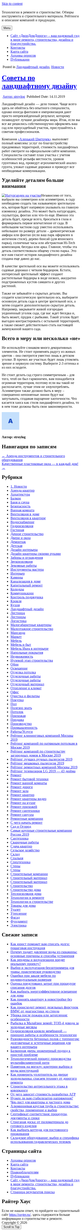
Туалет (15, 909)
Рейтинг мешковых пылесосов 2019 (37, 763)
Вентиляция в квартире (28, 518)
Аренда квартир (22, 490)
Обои (14, 664)
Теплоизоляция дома (25, 894)
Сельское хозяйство (25, 850)
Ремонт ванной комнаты (28, 783)
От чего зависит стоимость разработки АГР (43, 1094)
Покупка (17, 700)
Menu (6, 28)
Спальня (16, 858)
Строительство (21, 886)
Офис (14, 692)
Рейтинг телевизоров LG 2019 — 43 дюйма (42, 771)
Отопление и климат (26, 688)
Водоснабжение (22, 522)
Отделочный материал (27, 684)
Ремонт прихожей (23, 807)
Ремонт (15, 775)
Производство (21, 724)
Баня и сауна (19, 502)
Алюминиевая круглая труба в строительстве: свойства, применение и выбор (44, 1108)
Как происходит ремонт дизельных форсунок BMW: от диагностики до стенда (44, 1009)
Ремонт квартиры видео (28, 799)
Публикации (20, 59)
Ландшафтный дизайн (32, 67)
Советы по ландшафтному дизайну (39, 82)
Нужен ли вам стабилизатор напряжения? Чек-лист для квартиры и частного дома (41, 1100)
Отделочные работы (25, 676)
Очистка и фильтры (25, 696)
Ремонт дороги (21, 787)
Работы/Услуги (21, 731)
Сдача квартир (21, 846)
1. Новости (18, 486)
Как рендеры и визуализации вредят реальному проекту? (37, 962)
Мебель (16, 641)
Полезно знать (21, 708)
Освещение (19, 668)
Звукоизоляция (21, 561)
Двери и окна (20, 538)
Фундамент (19, 921)
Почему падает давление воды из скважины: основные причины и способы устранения (43, 954)
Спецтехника (20, 862)
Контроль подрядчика (26, 597)
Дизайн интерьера (24, 550)
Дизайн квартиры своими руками (35, 554)
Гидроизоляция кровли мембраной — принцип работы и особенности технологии (43, 1033)
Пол (13, 704)
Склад (15, 854)
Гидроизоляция (21, 526)
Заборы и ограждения (26, 557)
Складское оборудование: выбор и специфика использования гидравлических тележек (44, 1140)
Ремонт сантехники (25, 811)
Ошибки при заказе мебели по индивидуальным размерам (33, 977)
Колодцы (17, 589)
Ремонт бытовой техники (29, 779)
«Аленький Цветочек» (34, 139)
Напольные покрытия (26, 652)
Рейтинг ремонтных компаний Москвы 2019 (43, 767)
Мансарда (17, 633)
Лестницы (18, 617)
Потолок (16, 712)
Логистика (18, 621)
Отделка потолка (23, 672)
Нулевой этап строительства (31, 660)
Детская (16, 546)
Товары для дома (23, 905)
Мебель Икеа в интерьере (29, 648)
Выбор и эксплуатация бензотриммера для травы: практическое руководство (42, 970)
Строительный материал (28, 878)
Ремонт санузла (22, 814)
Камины (16, 577)
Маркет (16, 637)
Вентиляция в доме (24, 514)
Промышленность (23, 728)
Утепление (18, 913)
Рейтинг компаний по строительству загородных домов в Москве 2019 (37, 753)
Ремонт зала (19, 791)
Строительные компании (29, 874)
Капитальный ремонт (26, 585)
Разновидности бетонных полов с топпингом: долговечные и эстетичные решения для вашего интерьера (44, 1043)
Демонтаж (18, 542)
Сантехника (19, 838)
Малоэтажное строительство (31, 629)
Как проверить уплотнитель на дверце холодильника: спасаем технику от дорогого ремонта (43, 1078)
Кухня (15, 605)
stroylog (14, 96)
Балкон (15, 498)
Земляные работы (23, 565)
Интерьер (17, 573)
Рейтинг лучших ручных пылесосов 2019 (41, 759)
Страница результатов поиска (32, 1192)
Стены (15, 866)
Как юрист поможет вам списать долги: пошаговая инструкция (40, 946)
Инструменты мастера (27, 569)
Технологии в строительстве (31, 901)
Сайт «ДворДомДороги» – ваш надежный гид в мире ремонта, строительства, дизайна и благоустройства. (44, 39)
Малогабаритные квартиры (30, 625)
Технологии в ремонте (27, 898)
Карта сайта (19, 51)
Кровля (15, 601)
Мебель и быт (20, 644)
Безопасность (20, 506)
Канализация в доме (25, 581)
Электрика (18, 925)
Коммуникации (22, 593)
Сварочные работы (24, 842)
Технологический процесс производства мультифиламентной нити (40, 1060)
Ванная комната (22, 510)
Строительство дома (25, 890)
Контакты (17, 47)
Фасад (15, 917)
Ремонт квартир (22, 795)
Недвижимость (21, 656)
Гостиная (17, 530)
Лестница (17, 613)
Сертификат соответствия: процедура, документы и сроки (39, 1116)
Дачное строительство (27, 534)
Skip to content (12, 3)
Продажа (17, 720)
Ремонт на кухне (22, 803)
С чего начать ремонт (26, 822)
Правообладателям (24, 1172)
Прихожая (18, 716)
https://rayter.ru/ (20, 1215)
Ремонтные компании (26, 818)
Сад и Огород (20, 826)
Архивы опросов (23, 55)
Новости (57, 67)
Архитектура (20, 494)
